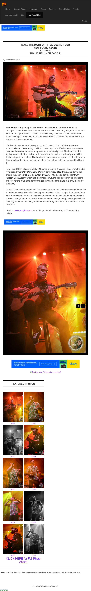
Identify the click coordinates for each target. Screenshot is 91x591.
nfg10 (34, 555)
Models (76, 9)
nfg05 (13, 489)
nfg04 (34, 456)
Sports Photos (64, 9)
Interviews (33, 9)
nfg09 (13, 555)
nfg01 (13, 423)
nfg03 (13, 456)
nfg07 (13, 522)
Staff (22, 15)
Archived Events (11, 15)
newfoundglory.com (23, 210)
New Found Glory (34, 15)
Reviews (52, 9)
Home (7, 9)
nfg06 (34, 489)
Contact (84, 21)
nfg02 (34, 423)
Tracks (43, 9)
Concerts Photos (20, 9)
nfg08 (34, 522)
